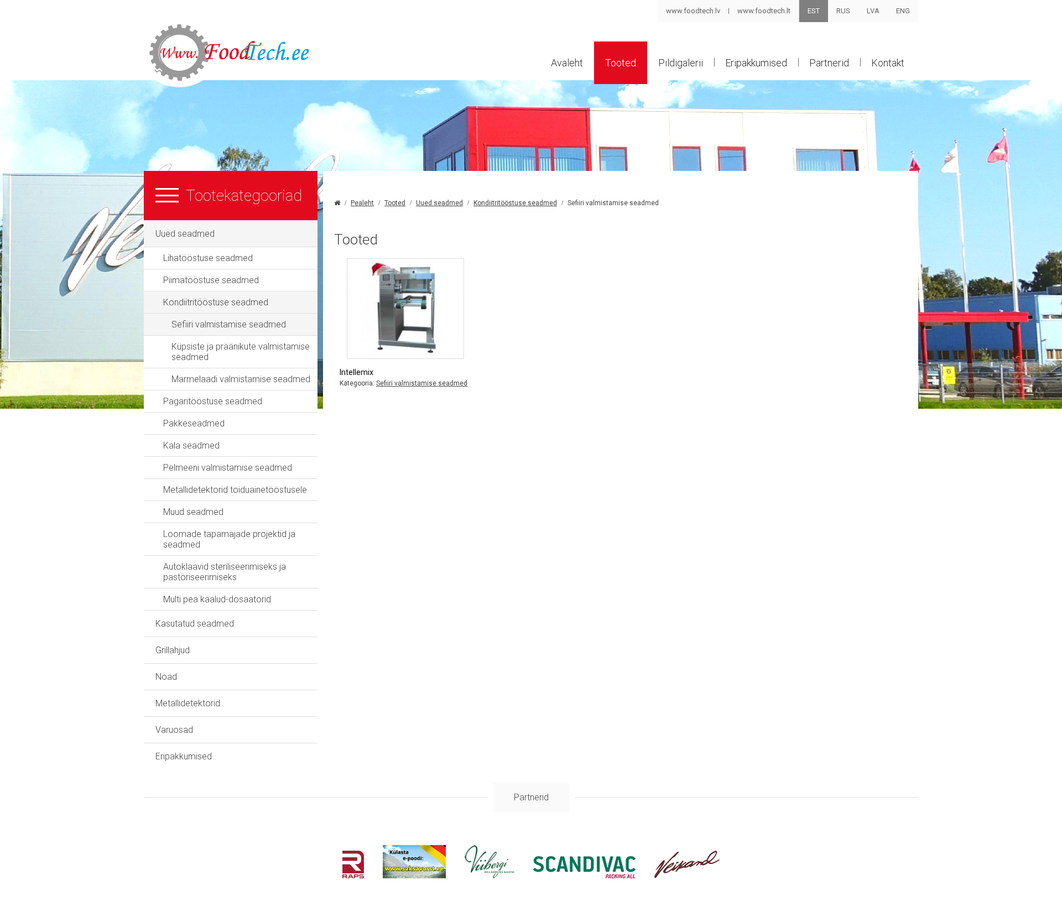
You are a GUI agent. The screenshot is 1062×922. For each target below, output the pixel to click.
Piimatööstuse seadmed (211, 280)
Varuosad (174, 730)
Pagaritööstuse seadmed (212, 401)
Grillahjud (172, 650)
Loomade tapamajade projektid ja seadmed (229, 539)
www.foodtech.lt (763, 11)
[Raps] (353, 875)
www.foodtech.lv (693, 11)
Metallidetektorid (187, 703)
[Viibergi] (489, 875)
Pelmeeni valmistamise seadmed (227, 467)
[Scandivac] (584, 875)
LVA (873, 11)
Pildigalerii (680, 63)
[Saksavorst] (414, 875)
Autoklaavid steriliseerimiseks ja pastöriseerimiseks (224, 571)
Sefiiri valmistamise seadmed (228, 324)
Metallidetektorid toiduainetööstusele (235, 490)
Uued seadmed (185, 233)
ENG (903, 11)
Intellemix (356, 372)
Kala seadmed (191, 445)
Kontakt (887, 63)
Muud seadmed (193, 512)
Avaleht (567, 63)
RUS (843, 11)
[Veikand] (687, 875)
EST (814, 11)
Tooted (620, 63)
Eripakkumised (756, 63)
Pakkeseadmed (194, 423)
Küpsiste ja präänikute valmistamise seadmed (240, 351)
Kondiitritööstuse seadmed (215, 302)
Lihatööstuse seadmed (208, 258)
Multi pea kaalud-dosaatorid (217, 599)
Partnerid (829, 63)
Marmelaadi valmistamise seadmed (240, 379)
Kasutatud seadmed (194, 623)
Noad (166, 676)
